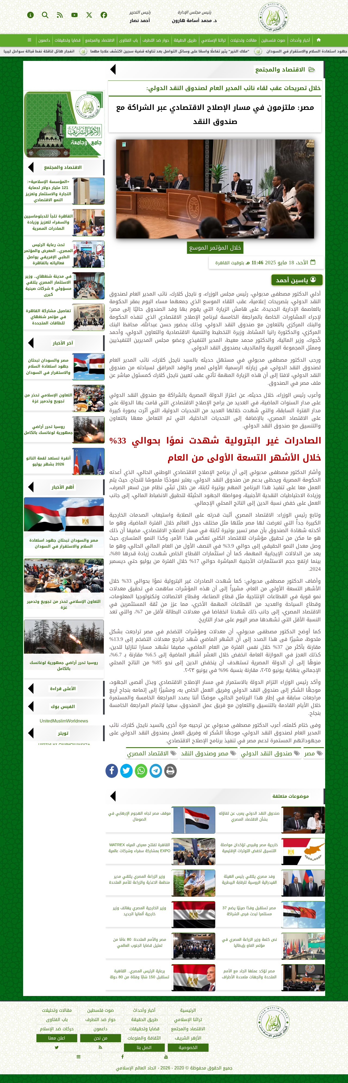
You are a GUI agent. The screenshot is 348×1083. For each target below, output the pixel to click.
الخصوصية (187, 1047)
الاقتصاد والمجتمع (99, 40)
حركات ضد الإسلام (56, 1029)
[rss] (60, 15)
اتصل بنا (144, 1047)
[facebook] (104, 15)
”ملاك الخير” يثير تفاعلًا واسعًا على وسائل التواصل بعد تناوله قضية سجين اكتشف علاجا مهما (205, 51)
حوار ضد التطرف (155, 40)
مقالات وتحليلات (243, 40)
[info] (30, 15)
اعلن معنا (56, 1038)
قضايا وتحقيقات (67, 40)
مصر (310, 753)
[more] (29, 40)
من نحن (100, 1038)
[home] (318, 40)
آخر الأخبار (63, 343)
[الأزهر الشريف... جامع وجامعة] (64, 124)
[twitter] (89, 15)
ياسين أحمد (292, 280)
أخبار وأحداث (300, 40)
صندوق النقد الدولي (267, 753)
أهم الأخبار (63, 487)
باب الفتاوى (128, 40)
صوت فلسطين (273, 40)
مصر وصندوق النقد (205, 753)
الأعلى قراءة (63, 688)
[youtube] (74, 15)
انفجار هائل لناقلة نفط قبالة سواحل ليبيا (74, 51)
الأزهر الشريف (188, 1038)
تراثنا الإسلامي (213, 40)
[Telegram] (155, 771)
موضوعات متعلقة (290, 796)
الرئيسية (188, 1010)
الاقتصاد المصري (148, 753)
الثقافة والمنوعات (144, 1038)
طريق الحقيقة (185, 40)
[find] (45, 15)
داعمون (44, 40)
